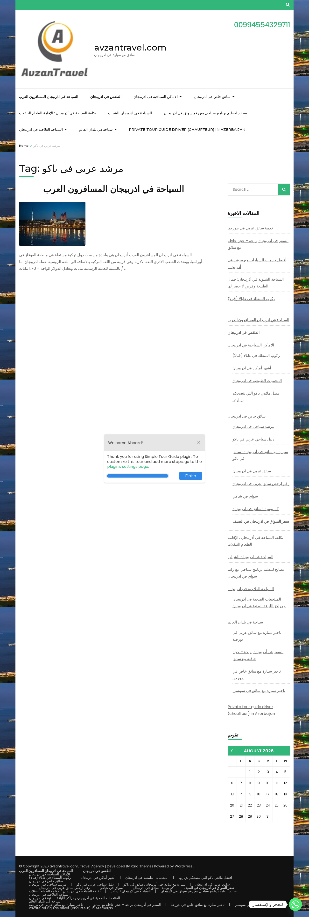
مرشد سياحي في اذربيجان (253, 426)
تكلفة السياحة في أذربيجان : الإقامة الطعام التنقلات (57, 113)
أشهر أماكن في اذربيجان (251, 368)
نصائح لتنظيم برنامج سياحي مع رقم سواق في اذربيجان (205, 113)
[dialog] (154, 458)
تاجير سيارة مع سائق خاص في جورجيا (198, 904)
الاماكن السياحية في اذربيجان (155, 96)
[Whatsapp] (295, 904)
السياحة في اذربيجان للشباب (130, 113)
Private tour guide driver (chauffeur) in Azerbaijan (187, 129)
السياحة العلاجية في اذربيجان (41, 129)
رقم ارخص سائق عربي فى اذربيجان (260, 483)
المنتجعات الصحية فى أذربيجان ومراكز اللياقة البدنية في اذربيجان (74, 897)
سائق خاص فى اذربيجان (212, 96)
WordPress (183, 866)
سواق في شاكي (245, 496)
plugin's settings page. (128, 466)
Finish (190, 476)
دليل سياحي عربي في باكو (253, 439)
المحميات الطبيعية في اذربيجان (257, 380)
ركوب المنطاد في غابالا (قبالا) (251, 298)
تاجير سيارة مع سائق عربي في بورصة (56, 904)
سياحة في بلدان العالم (96, 129)
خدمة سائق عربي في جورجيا (251, 228)
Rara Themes (142, 866)
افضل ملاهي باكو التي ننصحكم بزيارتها (205, 877)
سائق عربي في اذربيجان (251, 471)
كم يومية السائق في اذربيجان (255, 509)
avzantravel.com (130, 47)
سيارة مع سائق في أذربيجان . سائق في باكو (154, 884)
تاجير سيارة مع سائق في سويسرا (258, 690)
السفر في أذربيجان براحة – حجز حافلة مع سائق (127, 904)
